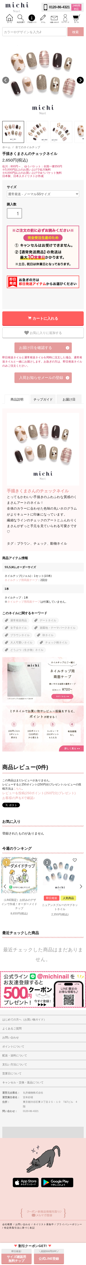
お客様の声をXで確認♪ (18, 798)
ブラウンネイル (20, 635)
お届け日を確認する (35, 348)
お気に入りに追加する (45, 332)
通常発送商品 (18, 620)
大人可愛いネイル (21, 642)
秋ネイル (47, 635)
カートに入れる (45, 318)
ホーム (6, 147)
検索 (75, 31)
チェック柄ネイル (56, 642)
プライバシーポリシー (69, 1224)
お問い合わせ (23, 1224)
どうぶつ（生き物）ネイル (26, 650)
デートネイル (48, 620)
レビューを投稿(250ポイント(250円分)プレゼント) (39, 793)
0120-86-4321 (59, 7)
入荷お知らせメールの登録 (41, 378)
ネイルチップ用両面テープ (21, 580)
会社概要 (7, 1224)
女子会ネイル (18, 627)
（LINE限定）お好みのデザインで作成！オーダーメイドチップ (19, 904)
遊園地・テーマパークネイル (57, 627)
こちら (17, 788)
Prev (5, 886)
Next (80, 80)
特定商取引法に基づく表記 (19, 1228)
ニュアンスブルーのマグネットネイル (60, 907)
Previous (5, 80)
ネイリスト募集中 (43, 1224)
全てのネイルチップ (27, 147)
